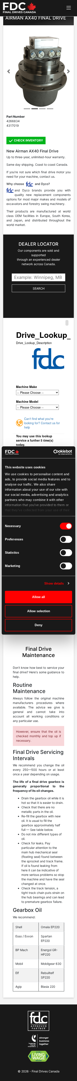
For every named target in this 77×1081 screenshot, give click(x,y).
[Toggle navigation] (69, 8)
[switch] (66, 539)
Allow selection (38, 611)
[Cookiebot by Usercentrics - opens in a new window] (54, 452)
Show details (54, 583)
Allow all (38, 597)
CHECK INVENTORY (28, 140)
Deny (38, 625)
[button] (8, 71)
